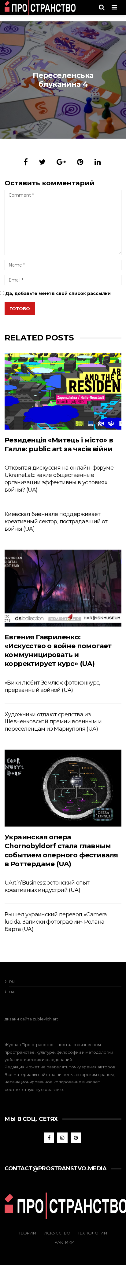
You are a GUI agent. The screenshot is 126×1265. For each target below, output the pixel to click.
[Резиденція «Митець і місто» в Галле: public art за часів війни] (63, 391)
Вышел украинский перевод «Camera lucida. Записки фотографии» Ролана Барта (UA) (56, 921)
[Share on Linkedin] (97, 161)
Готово (19, 308)
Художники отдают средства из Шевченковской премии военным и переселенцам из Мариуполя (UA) (53, 721)
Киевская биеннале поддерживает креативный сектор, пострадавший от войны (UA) (56, 521)
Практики (63, 1242)
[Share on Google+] (61, 161)
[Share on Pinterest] (80, 161)
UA (12, 992)
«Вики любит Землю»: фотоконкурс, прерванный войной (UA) (52, 686)
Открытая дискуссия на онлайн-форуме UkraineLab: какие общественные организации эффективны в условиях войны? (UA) (59, 478)
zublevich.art (45, 1018)
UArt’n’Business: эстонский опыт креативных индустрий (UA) (47, 886)
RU (12, 981)
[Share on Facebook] (25, 161)
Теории (27, 1232)
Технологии (92, 1232)
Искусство (57, 1232)
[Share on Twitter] (42, 161)
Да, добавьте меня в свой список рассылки (57, 293)
